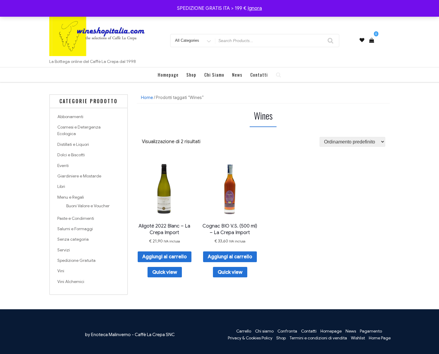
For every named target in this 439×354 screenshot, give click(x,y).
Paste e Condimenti (75, 218)
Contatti (259, 74)
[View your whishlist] (362, 40)
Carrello (243, 331)
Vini (60, 270)
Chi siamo (214, 74)
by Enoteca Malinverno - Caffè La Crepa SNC (130, 334)
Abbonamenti (70, 116)
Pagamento (371, 331)
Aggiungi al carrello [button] (164, 257)
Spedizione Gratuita (76, 260)
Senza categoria (73, 239)
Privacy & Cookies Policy (250, 338)
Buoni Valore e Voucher (88, 205)
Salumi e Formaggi (75, 228)
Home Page (380, 338)
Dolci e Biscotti (71, 154)
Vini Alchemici (70, 281)
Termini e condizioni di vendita (318, 338)
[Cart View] (371, 41)
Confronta (287, 331)
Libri (61, 186)
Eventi (63, 165)
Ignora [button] (255, 8)
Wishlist (358, 338)
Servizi (63, 250)
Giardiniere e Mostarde (79, 176)
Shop (191, 74)
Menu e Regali (70, 197)
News (237, 74)
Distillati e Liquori (73, 144)
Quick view (164, 272)
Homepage (168, 74)
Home (147, 97)
